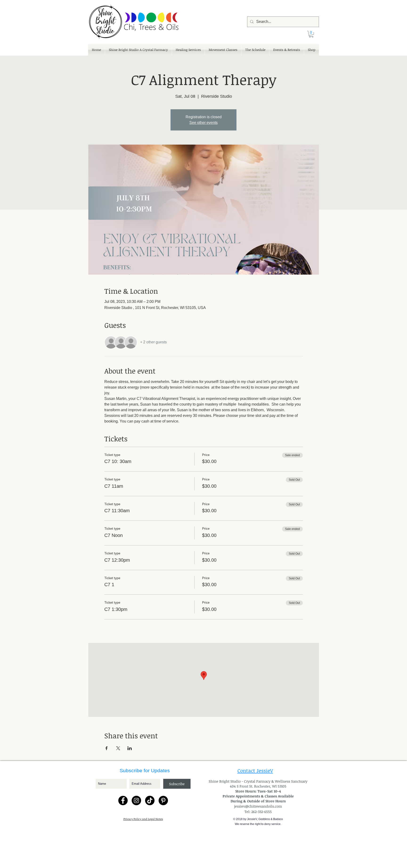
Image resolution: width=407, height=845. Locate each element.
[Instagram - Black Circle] (136, 800)
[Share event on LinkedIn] (129, 748)
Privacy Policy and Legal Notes (143, 819)
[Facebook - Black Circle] (123, 800)
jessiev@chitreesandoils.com (258, 806)
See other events (203, 123)
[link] (311, 34)
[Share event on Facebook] (106, 748)
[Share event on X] (118, 748)
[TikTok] (150, 800)
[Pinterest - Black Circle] (163, 800)
